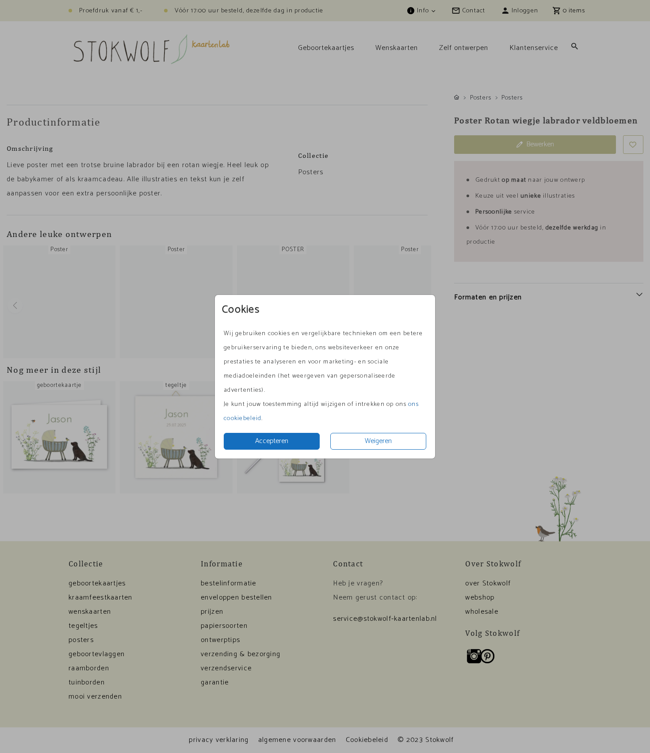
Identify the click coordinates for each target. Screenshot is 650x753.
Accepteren (271, 441)
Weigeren (378, 441)
